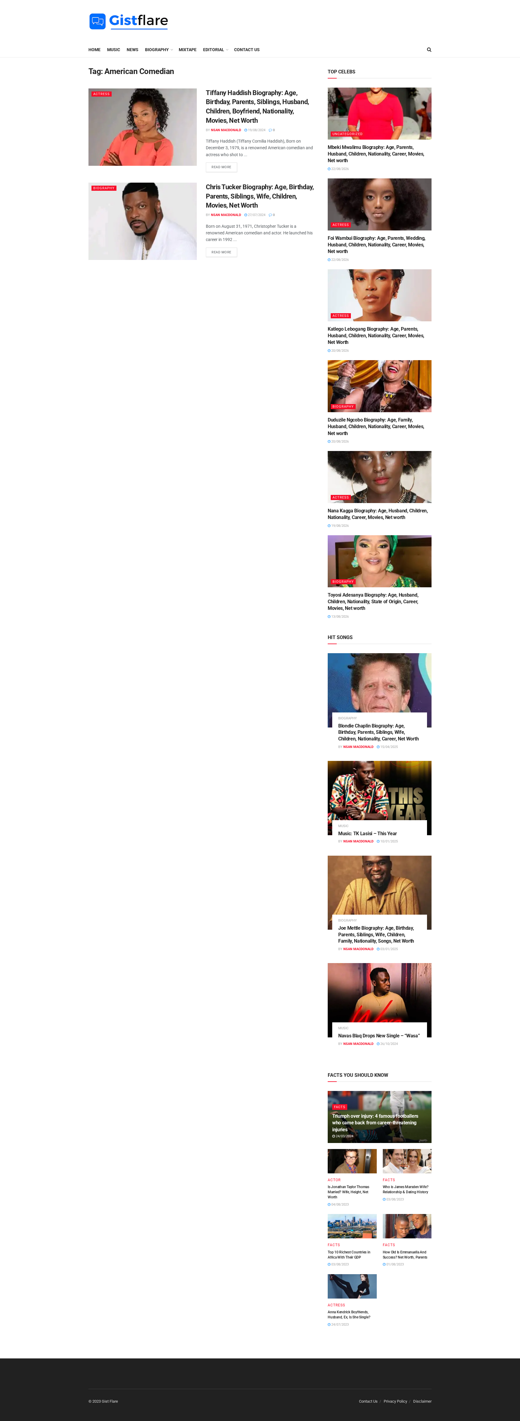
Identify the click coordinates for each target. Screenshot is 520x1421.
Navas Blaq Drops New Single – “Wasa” (379, 1036)
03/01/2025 (388, 949)
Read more (221, 167)
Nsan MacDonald (226, 130)
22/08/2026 (339, 169)
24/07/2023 (339, 1325)
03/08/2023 (394, 1199)
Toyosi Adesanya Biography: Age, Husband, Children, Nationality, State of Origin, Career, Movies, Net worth (373, 601)
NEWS (132, 49)
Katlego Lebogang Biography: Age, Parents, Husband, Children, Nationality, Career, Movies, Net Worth (376, 335)
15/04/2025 (388, 747)
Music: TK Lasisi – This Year (367, 833)
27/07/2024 (256, 215)
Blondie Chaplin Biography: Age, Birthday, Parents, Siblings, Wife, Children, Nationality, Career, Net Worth (378, 732)
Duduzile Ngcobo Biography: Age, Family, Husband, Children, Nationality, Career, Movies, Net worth (376, 426)
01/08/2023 (394, 1264)
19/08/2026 (339, 526)
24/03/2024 (344, 1136)
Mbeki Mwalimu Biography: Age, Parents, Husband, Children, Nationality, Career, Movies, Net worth (376, 154)
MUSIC (113, 49)
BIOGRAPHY (157, 49)
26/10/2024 (388, 1044)
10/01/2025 (388, 841)
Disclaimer (422, 1401)
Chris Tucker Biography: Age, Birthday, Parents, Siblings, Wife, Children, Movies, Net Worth (260, 196)
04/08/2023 (339, 1204)
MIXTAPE (188, 49)
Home (94, 49)
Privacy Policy (395, 1401)
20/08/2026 (339, 351)
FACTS (339, 1107)
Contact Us (247, 49)
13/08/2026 (339, 617)
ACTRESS (101, 94)
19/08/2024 (256, 130)
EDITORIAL (213, 49)
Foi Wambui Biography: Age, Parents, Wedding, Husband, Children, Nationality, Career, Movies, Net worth (377, 245)
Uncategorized (348, 134)
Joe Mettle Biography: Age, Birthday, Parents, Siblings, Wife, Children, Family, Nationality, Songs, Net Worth (376, 934)
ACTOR (334, 1180)
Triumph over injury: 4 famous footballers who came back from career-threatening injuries (375, 1122)
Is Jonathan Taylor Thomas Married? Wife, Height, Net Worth (348, 1192)
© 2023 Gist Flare (103, 1401)
